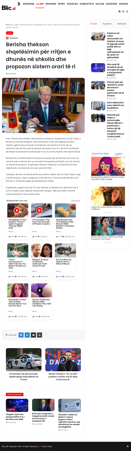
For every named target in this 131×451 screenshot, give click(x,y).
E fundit (93, 23)
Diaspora (111, 4)
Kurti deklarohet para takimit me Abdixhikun (115, 105)
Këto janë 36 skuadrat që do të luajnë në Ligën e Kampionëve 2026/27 (115, 70)
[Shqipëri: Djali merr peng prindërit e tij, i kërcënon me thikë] (17, 405)
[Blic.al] (9, 8)
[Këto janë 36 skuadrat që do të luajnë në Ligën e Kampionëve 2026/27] (98, 67)
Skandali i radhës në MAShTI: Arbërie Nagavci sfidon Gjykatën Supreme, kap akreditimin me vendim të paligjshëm (69, 420)
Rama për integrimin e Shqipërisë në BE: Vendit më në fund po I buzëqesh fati (43, 417)
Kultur (100, 4)
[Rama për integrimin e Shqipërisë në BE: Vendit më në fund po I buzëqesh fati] (43, 405)
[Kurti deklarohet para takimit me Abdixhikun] (98, 105)
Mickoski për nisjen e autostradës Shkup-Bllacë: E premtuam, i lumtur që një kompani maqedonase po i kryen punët (115, 126)
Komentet (121, 23)
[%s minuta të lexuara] (33, 335)
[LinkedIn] (27, 335)
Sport (61, 4)
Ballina (10, 25)
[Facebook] (21, 335)
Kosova (123, 4)
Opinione (50, 4)
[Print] (39, 335)
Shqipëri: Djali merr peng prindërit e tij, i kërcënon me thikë (15, 417)
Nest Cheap (47, 446)
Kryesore (28, 4)
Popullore (107, 23)
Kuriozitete (87, 4)
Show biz (72, 4)
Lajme (40, 4)
